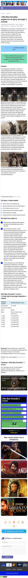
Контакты (8, 569)
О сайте (14, 569)
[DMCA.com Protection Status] (3, 577)
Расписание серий (8, 47)
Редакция (19, 569)
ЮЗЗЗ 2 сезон (16, 196)
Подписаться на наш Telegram (15, 531)
